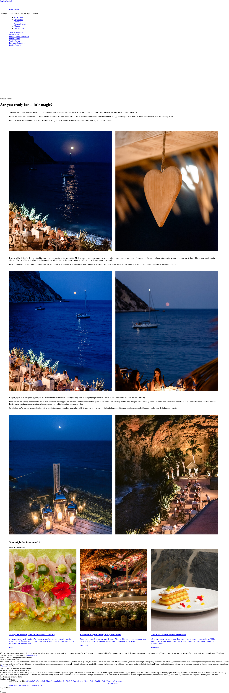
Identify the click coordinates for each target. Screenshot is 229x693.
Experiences (18, 20)
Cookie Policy (31, 655)
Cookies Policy (6, 666)
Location (17, 22)
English (3, 1)
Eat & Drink (18, 17)
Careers (80, 681)
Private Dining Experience (19, 37)
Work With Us (14, 41)
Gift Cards (73, 681)
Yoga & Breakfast (16, 32)
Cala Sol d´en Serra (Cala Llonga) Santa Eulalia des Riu (47, 681)
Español (9, 1)
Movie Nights (14, 34)
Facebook (13, 43)
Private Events (14, 39)
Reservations (14, 9)
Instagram (20, 43)
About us (17, 26)
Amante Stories (20, 24)
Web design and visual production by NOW (25, 685)
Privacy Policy (89, 681)
